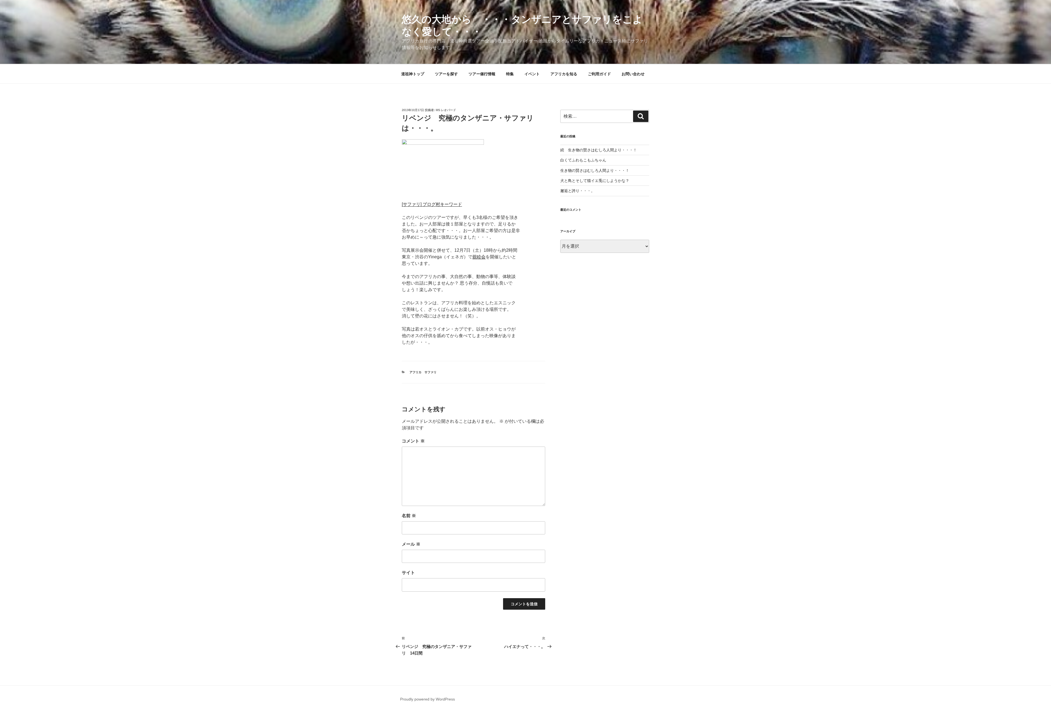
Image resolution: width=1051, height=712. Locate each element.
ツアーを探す (446, 74)
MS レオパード (446, 110)
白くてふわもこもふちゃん (583, 160)
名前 (409, 515)
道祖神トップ (412, 74)
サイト (408, 572)
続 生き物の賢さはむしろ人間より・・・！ (598, 150)
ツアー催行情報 (482, 74)
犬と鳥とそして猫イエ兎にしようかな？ (594, 180)
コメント (413, 441)
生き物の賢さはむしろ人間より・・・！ (594, 170)
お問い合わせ (633, 74)
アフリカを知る (563, 74)
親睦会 (479, 256)
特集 (510, 74)
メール (411, 544)
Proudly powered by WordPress (427, 699)
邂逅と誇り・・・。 (577, 191)
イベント (532, 74)
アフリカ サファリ (423, 372)
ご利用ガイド (599, 74)
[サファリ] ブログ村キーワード (432, 204)
